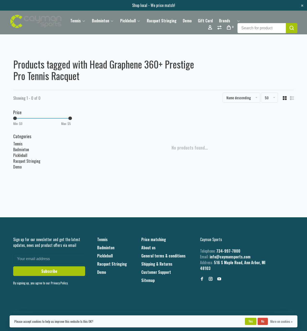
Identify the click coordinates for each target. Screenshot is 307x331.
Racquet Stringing (162, 21)
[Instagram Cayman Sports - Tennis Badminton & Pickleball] (211, 279)
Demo (187, 21)
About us (148, 247)
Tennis (75, 21)
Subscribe (49, 271)
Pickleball (128, 21)
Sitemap (148, 280)
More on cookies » (281, 321)
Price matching (153, 239)
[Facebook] (202, 279)
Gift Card (205, 21)
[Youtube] (219, 279)
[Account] (210, 27)
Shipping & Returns (156, 264)
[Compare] (220, 27)
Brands (224, 21)
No (262, 321)
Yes (250, 321)
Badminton (100, 21)
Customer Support (156, 272)
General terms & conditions (163, 256)
